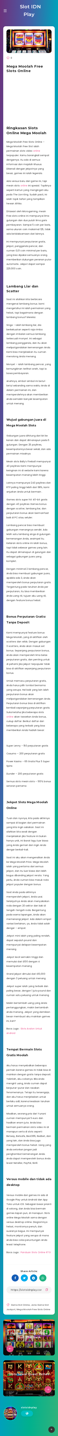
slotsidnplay (29, 1407)
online (36, 150)
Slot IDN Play (30, 10)
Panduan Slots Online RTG (36, 1252)
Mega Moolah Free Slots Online (33, 1309)
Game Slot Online (20, 1304)
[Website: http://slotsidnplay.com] (27, 1413)
